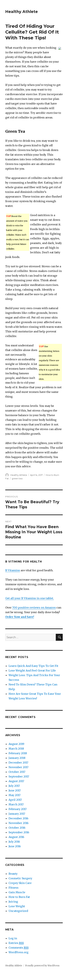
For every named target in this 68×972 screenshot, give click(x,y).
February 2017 (18, 809)
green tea (17, 478)
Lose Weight (17, 906)
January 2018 (17, 758)
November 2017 (18, 767)
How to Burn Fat (19, 897)
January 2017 (17, 813)
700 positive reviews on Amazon (34, 607)
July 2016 (14, 841)
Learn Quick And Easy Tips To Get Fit (33, 665)
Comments (19, 947)
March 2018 (16, 748)
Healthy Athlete (21, 11)
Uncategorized (18, 911)
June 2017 (15, 790)
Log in (13, 938)
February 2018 (18, 753)
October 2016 (17, 827)
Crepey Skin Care (20, 883)
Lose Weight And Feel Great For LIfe (32, 670)
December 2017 (18, 762)
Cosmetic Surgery (20, 878)
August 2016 (16, 837)
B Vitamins (12, 570)
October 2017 (17, 771)
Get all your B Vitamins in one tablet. (29, 598)
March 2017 (16, 804)
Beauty (13, 873)
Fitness (13, 887)
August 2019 (16, 744)
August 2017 (16, 781)
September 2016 (19, 832)
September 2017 (19, 776)
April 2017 (15, 799)
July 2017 (14, 785)
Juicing (13, 901)
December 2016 (18, 818)
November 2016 (19, 823)
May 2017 (14, 795)
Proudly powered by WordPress (42, 965)
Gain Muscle (17, 892)
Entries (16, 943)
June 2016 (15, 846)
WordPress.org (18, 952)
